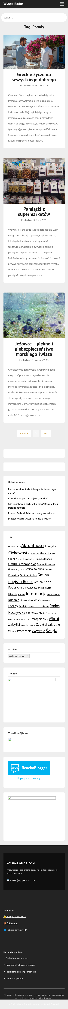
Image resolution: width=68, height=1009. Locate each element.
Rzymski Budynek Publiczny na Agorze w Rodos (32, 513)
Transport (36, 619)
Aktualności (32, 545)
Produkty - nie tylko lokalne (34, 606)
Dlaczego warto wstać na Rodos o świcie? (29, 518)
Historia (12, 594)
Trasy (45, 619)
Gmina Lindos (28, 575)
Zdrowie (12, 631)
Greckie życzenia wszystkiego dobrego (34, 77)
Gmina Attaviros (46, 564)
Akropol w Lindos (14, 546)
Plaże (38, 600)
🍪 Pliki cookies (10, 923)
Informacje (36, 594)
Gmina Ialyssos (16, 569)
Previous (24, 433)
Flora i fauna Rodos (25, 559)
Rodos (55, 605)
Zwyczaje (38, 631)
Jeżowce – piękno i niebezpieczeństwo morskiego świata (34, 349)
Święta (51, 630)
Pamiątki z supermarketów (34, 211)
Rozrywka (16, 612)
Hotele (21, 594)
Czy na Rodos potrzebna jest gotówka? (28, 498)
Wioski (54, 618)
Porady (13, 606)
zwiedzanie (24, 631)
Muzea (31, 600)
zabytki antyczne (28, 625)
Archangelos (50, 546)
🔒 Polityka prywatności (14, 916)
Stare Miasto (39, 612)
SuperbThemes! (51, 1004)
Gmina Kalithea (34, 569)
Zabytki (14, 624)
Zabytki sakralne (48, 624)
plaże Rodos (46, 600)
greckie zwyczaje (45, 587)
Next (46, 433)
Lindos (23, 600)
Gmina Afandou (43, 559)
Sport (29, 613)
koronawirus (53, 594)
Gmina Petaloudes (27, 587)
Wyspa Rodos (13, 3)
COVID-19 (35, 554)
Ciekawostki (19, 553)
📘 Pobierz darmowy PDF (15, 929)
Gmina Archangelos (22, 564)
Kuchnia (13, 600)
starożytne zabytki (22, 619)
